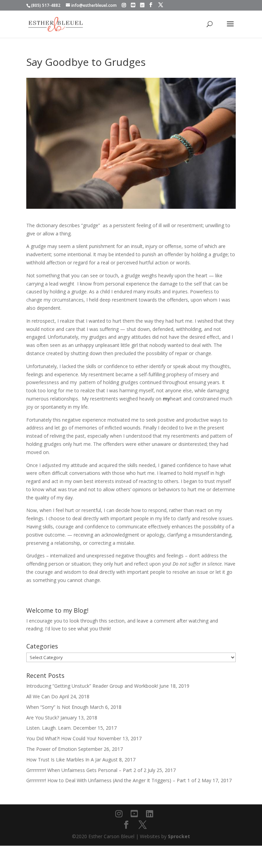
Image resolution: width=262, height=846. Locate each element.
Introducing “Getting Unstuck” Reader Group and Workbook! (92, 686)
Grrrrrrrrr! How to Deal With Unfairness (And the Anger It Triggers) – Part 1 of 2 (113, 780)
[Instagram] (124, 5)
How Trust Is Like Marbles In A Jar (63, 759)
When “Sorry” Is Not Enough (57, 707)
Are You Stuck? (42, 717)
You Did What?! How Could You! (61, 738)
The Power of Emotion (51, 749)
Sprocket (179, 836)
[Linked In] (142, 5)
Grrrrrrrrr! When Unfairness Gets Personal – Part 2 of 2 (86, 770)
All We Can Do (42, 696)
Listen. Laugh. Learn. (49, 728)
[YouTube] (133, 5)
